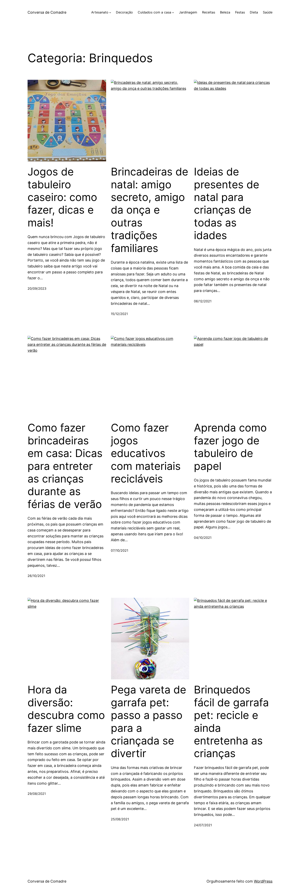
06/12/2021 (202, 301)
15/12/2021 (119, 314)
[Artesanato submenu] (110, 12)
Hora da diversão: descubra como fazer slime (66, 708)
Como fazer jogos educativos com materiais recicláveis (146, 453)
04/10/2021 (202, 538)
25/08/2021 (120, 819)
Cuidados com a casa (154, 12)
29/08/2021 (37, 794)
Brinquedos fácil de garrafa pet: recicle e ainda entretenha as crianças (231, 721)
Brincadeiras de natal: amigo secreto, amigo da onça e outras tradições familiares (149, 209)
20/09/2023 (37, 288)
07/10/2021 (119, 550)
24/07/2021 (203, 825)
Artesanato (99, 12)
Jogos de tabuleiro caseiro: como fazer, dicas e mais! (62, 197)
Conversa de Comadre (47, 12)
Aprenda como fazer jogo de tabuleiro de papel (230, 446)
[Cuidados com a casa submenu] (173, 12)
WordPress (263, 881)
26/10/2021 (36, 576)
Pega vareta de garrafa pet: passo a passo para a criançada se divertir (148, 721)
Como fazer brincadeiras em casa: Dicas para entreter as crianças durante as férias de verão (65, 465)
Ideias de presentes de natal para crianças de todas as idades (226, 203)
